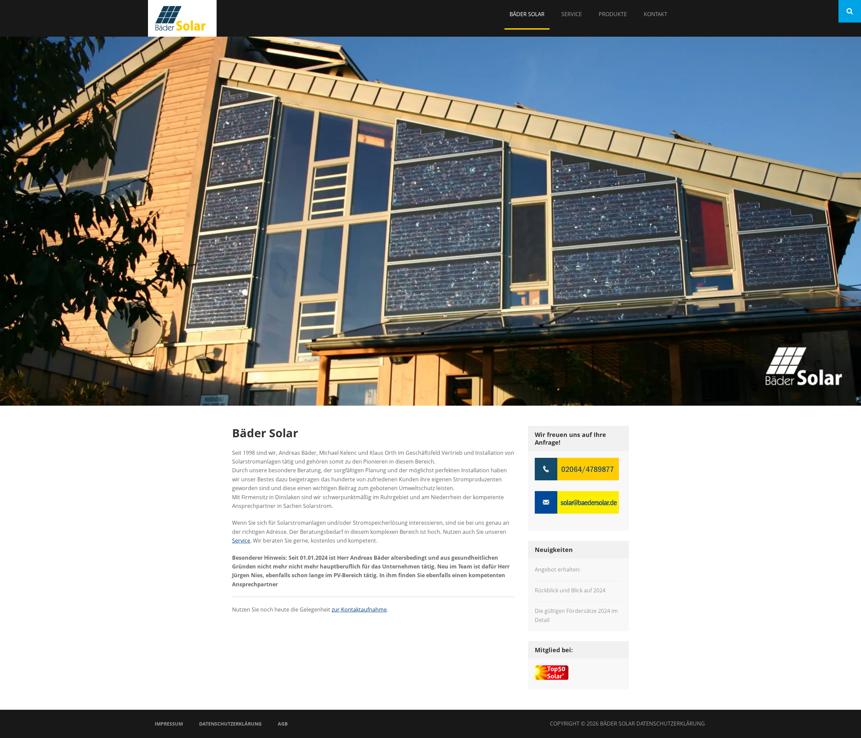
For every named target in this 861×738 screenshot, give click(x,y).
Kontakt (655, 14)
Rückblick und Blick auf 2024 (570, 590)
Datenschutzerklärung (230, 724)
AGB (283, 724)
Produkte (613, 14)
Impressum (169, 724)
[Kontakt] (430, 221)
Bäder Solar (527, 14)
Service (571, 14)
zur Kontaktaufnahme (359, 609)
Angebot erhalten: (558, 569)
